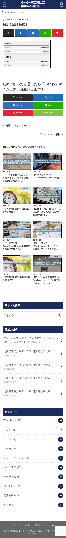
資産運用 (11, 495)
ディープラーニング (16, 457)
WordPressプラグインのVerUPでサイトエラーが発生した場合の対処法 (31, 340)
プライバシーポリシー (22, 525)
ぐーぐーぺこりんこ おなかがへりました (36, 531)
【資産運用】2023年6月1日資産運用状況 (26, 366)
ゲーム (9, 439)
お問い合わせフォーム (44, 525)
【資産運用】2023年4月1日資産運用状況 (26, 393)
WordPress (12, 420)
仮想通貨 (11, 476)
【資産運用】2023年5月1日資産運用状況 (26, 380)
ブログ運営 (12, 467)
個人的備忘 (11, 485)
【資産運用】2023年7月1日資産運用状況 (26, 353)
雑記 (8, 504)
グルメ (9, 429)
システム (10, 448)
